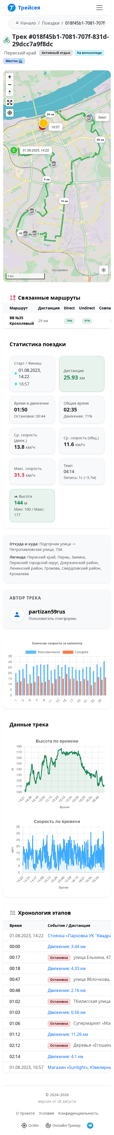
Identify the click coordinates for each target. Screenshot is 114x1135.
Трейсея (29, 7)
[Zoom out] (10, 84)
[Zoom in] (10, 77)
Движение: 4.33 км (67, 968)
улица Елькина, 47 (92, 957)
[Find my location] (10, 113)
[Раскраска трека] (103, 270)
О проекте (25, 1113)
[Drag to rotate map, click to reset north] (10, 92)
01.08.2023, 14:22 (30, 373)
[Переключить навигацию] (99, 8)
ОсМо (33, 1125)
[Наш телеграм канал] (90, 1125)
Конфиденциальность (78, 1113)
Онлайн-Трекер (66, 1125)
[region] (57, 176)
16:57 (24, 384)
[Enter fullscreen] (10, 102)
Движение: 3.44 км (67, 946)
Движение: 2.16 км (67, 990)
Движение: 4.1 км (65, 1056)
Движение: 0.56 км (67, 1012)
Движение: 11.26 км (68, 1034)
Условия (46, 1113)
